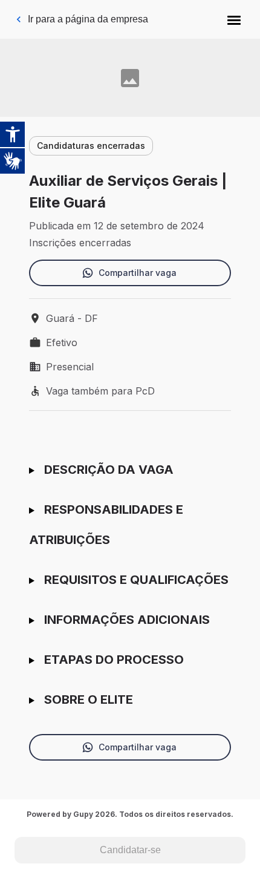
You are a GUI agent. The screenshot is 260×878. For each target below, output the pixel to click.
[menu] (234, 19)
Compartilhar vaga (138, 272)
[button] (234, 19)
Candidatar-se (130, 850)
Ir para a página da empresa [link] (88, 19)
